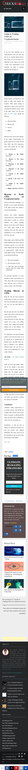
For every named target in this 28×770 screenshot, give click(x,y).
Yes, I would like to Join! (14, 390)
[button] (14, 379)
